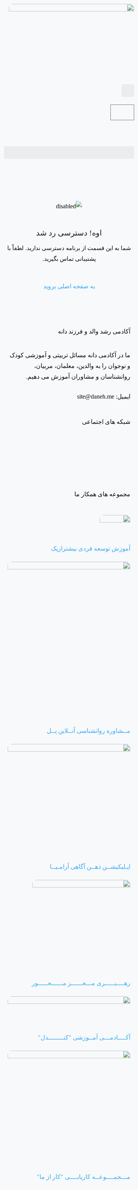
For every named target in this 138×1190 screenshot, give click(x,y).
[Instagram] (120, 449)
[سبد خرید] (122, 112)
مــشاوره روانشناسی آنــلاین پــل (88, 730)
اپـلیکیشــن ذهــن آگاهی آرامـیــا (90, 866)
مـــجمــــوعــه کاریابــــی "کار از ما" (83, 1177)
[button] (128, 90)
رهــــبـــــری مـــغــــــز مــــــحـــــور (81, 983)
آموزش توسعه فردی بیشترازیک (90, 548)
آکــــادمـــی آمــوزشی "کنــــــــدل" (84, 1037)
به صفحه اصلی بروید (69, 286)
